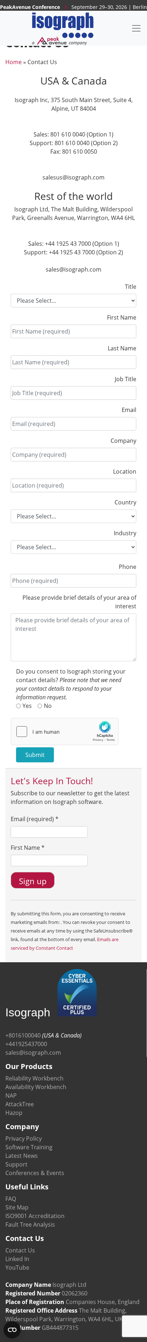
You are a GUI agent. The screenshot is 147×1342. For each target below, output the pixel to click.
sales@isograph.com (33, 1052)
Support (16, 1164)
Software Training (28, 1147)
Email (129, 410)
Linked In (17, 1259)
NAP (11, 1095)
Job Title (125, 379)
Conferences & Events (34, 1173)
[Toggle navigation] (136, 28)
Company (123, 441)
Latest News (21, 1156)
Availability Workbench (35, 1087)
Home (13, 62)
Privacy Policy (23, 1138)
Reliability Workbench (34, 1078)
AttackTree (19, 1104)
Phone (127, 567)
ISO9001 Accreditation (35, 1216)
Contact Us (20, 1250)
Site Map (17, 1207)
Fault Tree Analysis (30, 1224)
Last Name (122, 348)
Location (124, 471)
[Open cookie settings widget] (12, 1329)
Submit (35, 755)
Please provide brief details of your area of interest (79, 602)
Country (125, 502)
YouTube (17, 1267)
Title (130, 287)
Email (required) (35, 819)
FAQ (10, 1199)
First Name (121, 317)
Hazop (13, 1113)
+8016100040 (23, 1035)
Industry (125, 533)
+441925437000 (26, 1044)
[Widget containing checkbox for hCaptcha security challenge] (64, 731)
